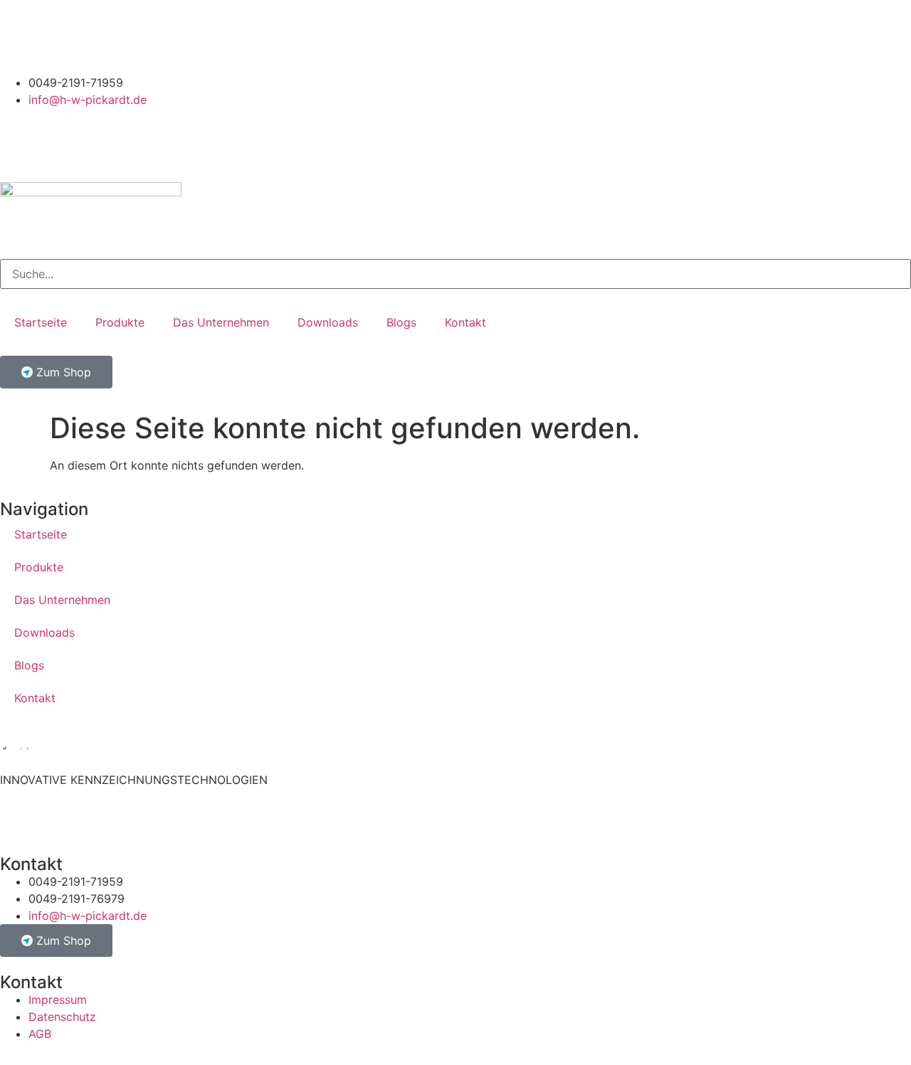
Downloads (327, 322)
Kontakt (465, 322)
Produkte (119, 322)
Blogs (401, 322)
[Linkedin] (57, 35)
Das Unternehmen (221, 322)
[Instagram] (18, 35)
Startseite (40, 322)
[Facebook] (96, 35)
